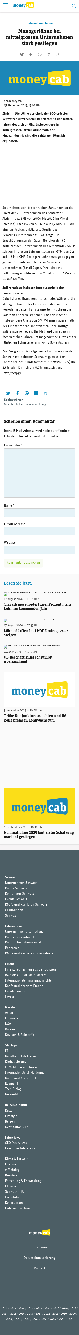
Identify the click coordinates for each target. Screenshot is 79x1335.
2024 (22, 1308)
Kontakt (39, 1268)
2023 (30, 1308)
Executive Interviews (20, 1148)
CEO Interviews (16, 1143)
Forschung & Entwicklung (23, 1181)
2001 (70, 1319)
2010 (64, 1314)
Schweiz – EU (14, 1192)
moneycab (15, 101)
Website (10, 542)
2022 (39, 1308)
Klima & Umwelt (16, 1159)
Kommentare (14, 1203)
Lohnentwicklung (35, 404)
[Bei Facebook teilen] (31, 54)
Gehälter (9, 404)
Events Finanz (15, 991)
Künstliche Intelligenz (20, 1056)
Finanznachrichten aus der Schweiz (30, 969)
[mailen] (57, 54)
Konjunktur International (23, 942)
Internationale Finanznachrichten (29, 980)
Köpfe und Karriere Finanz (24, 986)
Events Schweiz (16, 899)
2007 (17, 1319)
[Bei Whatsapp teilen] (39, 54)
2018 (73, 1308)
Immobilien (13, 1197)
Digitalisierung (16, 1062)
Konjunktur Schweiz (19, 893)
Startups (11, 1045)
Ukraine (10, 1186)
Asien (9, 1013)
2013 (39, 1314)
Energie (10, 1164)
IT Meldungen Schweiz (21, 1067)
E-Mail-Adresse (16, 524)
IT (6, 1051)
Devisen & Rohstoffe (19, 1035)
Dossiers (11, 1175)
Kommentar (13, 445)
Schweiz (11, 877)
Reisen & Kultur (16, 1105)
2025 (13, 1308)
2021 (47, 1308)
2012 (47, 1314)
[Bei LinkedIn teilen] (48, 54)
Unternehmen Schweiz (21, 883)
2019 (65, 1308)
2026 (4, 1308)
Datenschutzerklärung (39, 1258)
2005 (35, 1319)
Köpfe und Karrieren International (29, 953)
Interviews (12, 1137)
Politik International (19, 937)
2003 (53, 1319)
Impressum (40, 1247)
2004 (44, 1319)
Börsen (10, 1029)
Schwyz (10, 915)
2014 (30, 1314)
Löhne (19, 404)
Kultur (9, 1110)
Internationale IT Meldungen (25, 1073)
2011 (55, 1314)
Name (9, 505)
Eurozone (11, 1018)
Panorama (12, 948)
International (14, 926)
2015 (22, 1314)
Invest (9, 997)
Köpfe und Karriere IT (20, 1078)
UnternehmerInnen (39, 23)
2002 (62, 1319)
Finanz (9, 964)
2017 (5, 1314)
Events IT (11, 1084)
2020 (56, 1308)
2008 (8, 1319)
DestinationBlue (16, 1127)
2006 (26, 1319)
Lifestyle (11, 1116)
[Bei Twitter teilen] (22, 54)
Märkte (10, 1007)
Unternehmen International (24, 932)
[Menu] (6, 6)
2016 (13, 1314)
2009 (72, 1314)
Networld (11, 1094)
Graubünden (14, 910)
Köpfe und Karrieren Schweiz (26, 904)
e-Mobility (12, 1170)
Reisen (10, 1121)
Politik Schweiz (16, 888)
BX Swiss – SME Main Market (25, 975)
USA (8, 1024)
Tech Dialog (13, 1089)
